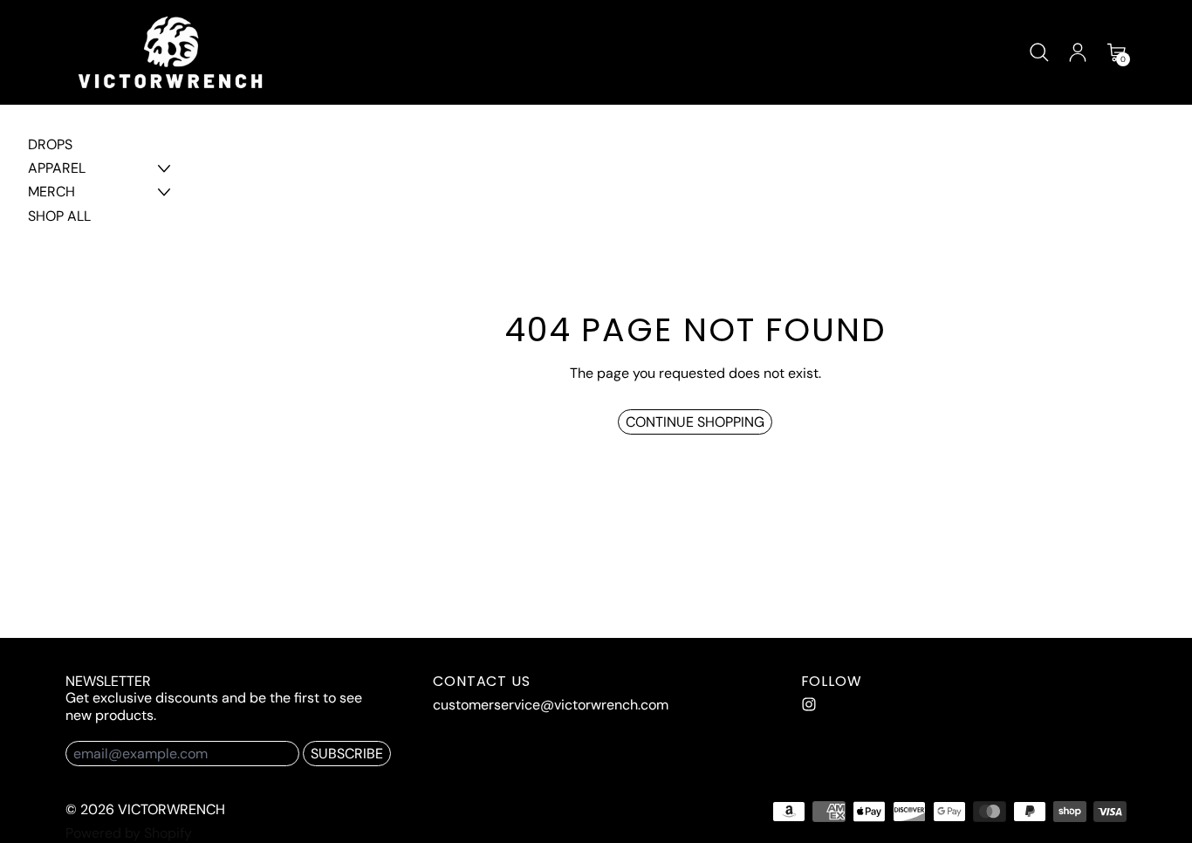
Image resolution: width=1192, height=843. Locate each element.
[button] (1039, 52)
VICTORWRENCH (171, 809)
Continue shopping (695, 422)
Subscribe (347, 753)
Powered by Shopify (128, 833)
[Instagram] (809, 704)
